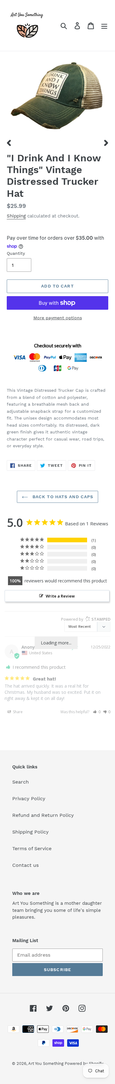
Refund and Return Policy (43, 815)
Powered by (85, 619)
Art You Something (46, 1063)
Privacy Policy (28, 798)
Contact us (25, 865)
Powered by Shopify (84, 1063)
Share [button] (17, 711)
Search (20, 782)
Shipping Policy (30, 832)
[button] (96, 711)
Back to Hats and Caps (62, 496)
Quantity (16, 253)
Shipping (16, 216)
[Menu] (104, 25)
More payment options (57, 317)
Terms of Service (32, 848)
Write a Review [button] (60, 596)
